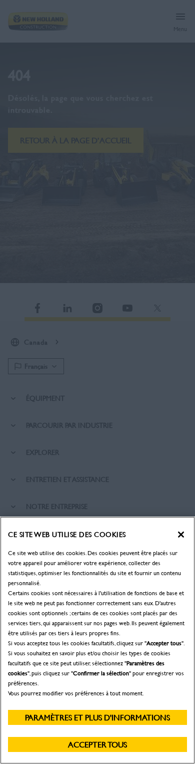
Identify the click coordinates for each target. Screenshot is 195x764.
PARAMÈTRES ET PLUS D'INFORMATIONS (97, 717)
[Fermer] (181, 535)
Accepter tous (97, 744)
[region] (97, 640)
